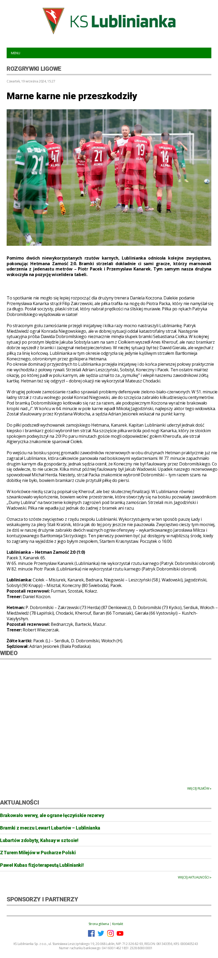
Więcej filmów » (199, 788)
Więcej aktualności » (194, 877)
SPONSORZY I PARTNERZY (42, 899)
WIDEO (8, 652)
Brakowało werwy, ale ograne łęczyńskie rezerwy (52, 815)
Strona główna (99, 924)
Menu (15, 53)
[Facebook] (91, 935)
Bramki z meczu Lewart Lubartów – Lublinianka (50, 828)
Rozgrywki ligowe (34, 68)
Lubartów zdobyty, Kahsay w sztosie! (39, 840)
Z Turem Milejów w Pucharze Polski (38, 852)
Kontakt (117, 924)
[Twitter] (101, 935)
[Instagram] (110, 935)
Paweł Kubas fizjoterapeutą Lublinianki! (42, 865)
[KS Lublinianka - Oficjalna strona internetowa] (109, 21)
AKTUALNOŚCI (19, 802)
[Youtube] (120, 935)
